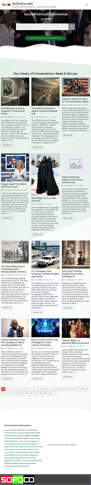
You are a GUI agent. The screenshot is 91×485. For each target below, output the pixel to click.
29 (45, 393)
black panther (20, 436)
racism (12, 455)
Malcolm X (34, 447)
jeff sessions (34, 444)
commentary (9, 438)
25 (27, 393)
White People (11, 463)
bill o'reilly (29, 430)
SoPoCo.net (22, 3)
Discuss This (7, 145)
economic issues (34, 438)
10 (45, 389)
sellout (6, 458)
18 (82, 389)
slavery (12, 458)
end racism (9, 441)
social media (20, 458)
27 (36, 393)
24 (22, 393)
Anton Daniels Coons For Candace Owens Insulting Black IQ (13, 342)
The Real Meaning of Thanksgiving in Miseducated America (13, 269)
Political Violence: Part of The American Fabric (75, 100)
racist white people (22, 455)
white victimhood (22, 466)
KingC (5, 117)
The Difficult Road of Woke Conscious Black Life (44, 111)
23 (17, 393)
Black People (32, 435)
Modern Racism (27, 449)
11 (49, 389)
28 (41, 393)
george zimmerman (19, 444)
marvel (17, 449)
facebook (28, 441)
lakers (27, 447)
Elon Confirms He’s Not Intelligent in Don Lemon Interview (44, 342)
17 (78, 389)
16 (73, 389)
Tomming (25, 460)
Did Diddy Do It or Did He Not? (43, 199)
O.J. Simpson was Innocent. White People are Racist (45, 274)
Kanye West (9, 447)
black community (18, 433)
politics (24, 452)
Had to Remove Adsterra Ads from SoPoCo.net (72, 180)
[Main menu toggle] (86, 4)
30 (50, 393)
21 (8, 393)
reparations (34, 455)
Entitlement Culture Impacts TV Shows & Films (13, 111)
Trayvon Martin (35, 460)
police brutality (15, 452)
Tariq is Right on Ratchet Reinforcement (75, 341)
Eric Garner (20, 441)
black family (30, 433)
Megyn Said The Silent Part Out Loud (14, 185)
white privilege (24, 463)
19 (87, 389)
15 (68, 389)
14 (64, 389)
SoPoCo (28, 458)
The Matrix (16, 460)
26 (31, 393)
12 (54, 389)
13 (59, 389)
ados (6, 430)
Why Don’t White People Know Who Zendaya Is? (72, 274)
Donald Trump (21, 438)
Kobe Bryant (20, 447)
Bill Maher (21, 430)
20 (3, 393)
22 (13, 393)
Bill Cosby (13, 430)
